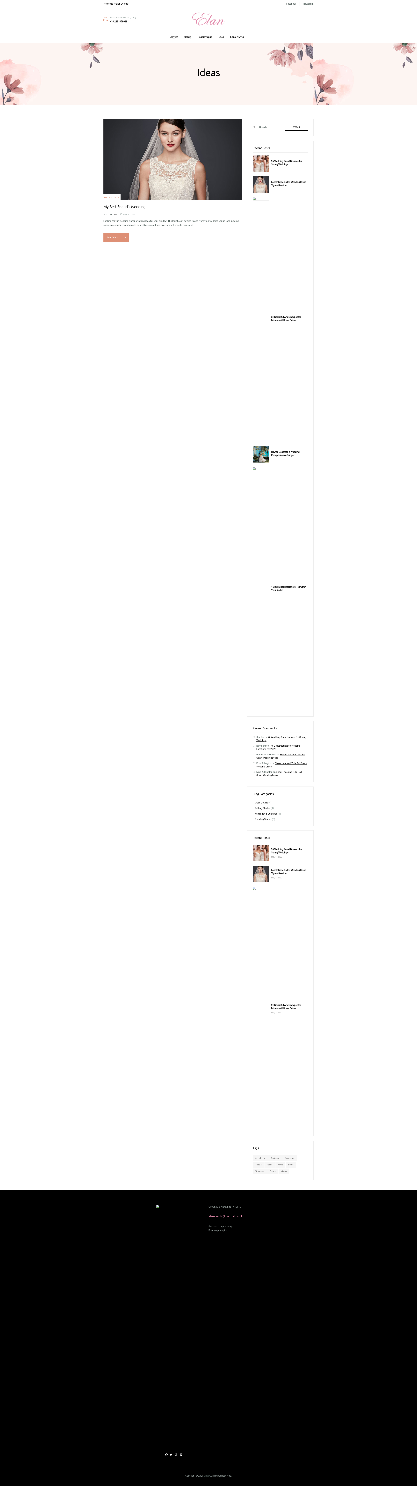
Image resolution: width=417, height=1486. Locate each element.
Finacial (258, 1165)
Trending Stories (263, 819)
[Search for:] (280, 127)
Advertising (260, 1158)
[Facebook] (166, 1454)
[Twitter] (171, 1454)
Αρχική (174, 37)
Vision (284, 1171)
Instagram (308, 3)
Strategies (259, 1171)
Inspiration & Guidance (266, 813)
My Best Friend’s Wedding (124, 207)
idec (115, 214)
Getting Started (262, 808)
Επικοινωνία (237, 37)
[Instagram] (176, 1454)
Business (275, 1158)
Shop (221, 37)
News (280, 1165)
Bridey (207, 1475)
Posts (291, 1165)
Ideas (270, 1165)
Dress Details (111, 197)
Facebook (291, 3)
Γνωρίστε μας (205, 37)
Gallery (187, 37)
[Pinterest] (181, 1454)
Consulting (290, 1158)
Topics (273, 1171)
